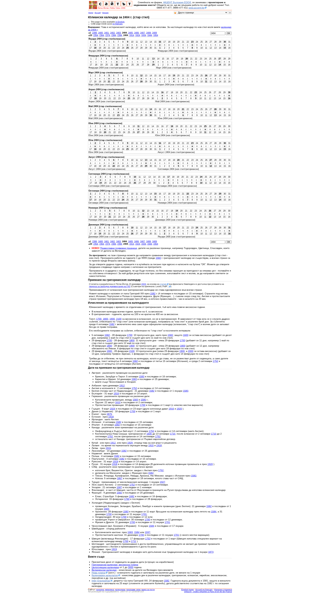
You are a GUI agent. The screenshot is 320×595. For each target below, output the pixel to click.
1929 (130, 442)
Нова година (98, 572)
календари (120, 590)
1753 (147, 538)
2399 (94, 33)
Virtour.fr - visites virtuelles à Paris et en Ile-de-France (208, 592)
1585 (143, 399)
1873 (211, 552)
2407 (142, 33)
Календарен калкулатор (105, 575)
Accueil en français (203, 590)
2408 (148, 33)
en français (117, 24)
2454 (155, 35)
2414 (131, 35)
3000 (130, 567)
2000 (190, 351)
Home (90, 13)
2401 (106, 33)
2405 (130, 33)
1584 (213, 511)
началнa (100, 590)
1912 (122, 385)
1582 (158, 258)
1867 (119, 478)
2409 (154, 33)
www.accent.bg (196, 7)
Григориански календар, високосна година (115, 564)
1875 (109, 414)
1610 (117, 402)
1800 (105, 319)
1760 (127, 499)
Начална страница (223, 590)
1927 (162, 482)
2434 (143, 35)
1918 (111, 416)
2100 (119, 319)
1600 (185, 335)
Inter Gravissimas (101, 580)
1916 (116, 393)
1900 (112, 319)
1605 (149, 433)
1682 (131, 496)
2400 (100, 33)
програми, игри (133, 590)
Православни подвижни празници (118, 248)
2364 (101, 35)
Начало (105, 13)
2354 (95, 35)
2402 (112, 33)
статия (163, 284)
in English (120, 22)
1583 (141, 376)
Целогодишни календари (105, 567)
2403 (118, 33)
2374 (107, 35)
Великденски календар (104, 570)
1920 (179, 408)
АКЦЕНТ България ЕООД (177, 2)
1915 (151, 445)
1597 (147, 532)
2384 (113, 35)
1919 (115, 461)
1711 (133, 541)
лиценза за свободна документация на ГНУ (109, 286)
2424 (137, 35)
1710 (172, 433)
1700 (99, 319)
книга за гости (148, 590)
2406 (136, 33)
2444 (149, 35)
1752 (215, 361)
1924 (112, 408)
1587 (119, 487)
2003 (143, 284)
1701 (144, 514)
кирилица (109, 590)
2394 (119, 35)
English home (187, 590)
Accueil (97, 13)
